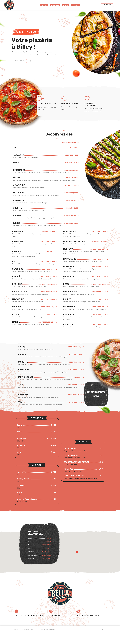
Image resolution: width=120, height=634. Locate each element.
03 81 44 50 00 (27, 32)
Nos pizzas (19, 61)
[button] (107, 5)
